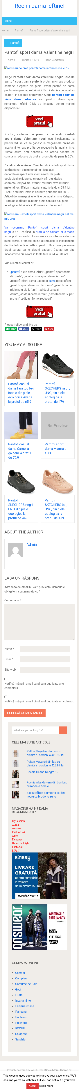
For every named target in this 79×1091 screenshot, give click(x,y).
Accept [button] (32, 1086)
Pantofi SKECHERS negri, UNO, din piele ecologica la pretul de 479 (57, 393)
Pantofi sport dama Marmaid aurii (55, 448)
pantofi (15, 272)
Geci (18, 989)
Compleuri (21, 978)
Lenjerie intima (24, 1006)
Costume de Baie (26, 984)
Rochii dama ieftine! (39, 6)
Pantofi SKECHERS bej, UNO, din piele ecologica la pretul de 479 (56, 509)
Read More (46, 1085)
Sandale (20, 1039)
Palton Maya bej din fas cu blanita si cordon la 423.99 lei (45, 753)
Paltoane (21, 1011)
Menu (8, 21)
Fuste (19, 995)
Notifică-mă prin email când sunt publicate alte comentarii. (34, 686)
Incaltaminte (23, 1000)
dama (52, 281)
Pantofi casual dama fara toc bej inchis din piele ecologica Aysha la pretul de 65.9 (21, 393)
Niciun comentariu (54, 59)
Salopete (21, 1034)
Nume (9, 649)
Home (5, 30)
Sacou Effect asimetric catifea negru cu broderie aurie (46, 794)
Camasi (20, 973)
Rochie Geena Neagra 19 (42, 772)
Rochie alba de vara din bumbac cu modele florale (47, 784)
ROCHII (20, 1028)
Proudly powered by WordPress (25, 1070)
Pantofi (19, 30)
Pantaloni (21, 1017)
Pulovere (21, 1023)
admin (11, 59)
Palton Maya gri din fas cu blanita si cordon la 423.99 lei (45, 763)
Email (8, 659)
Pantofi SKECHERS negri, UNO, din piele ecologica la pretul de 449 (20, 509)
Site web (10, 669)
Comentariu (12, 600)
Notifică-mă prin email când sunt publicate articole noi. (39, 701)
